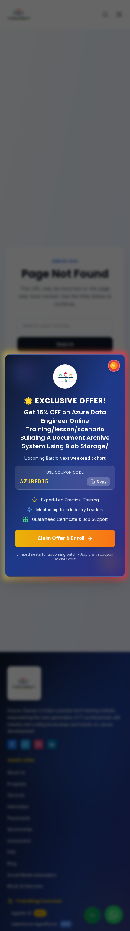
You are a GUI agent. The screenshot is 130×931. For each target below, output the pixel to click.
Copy (101, 481)
